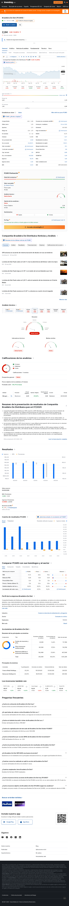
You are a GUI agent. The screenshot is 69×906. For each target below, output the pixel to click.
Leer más (4, 608)
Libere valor (62, 95)
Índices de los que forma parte (56, 52)
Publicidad (4, 849)
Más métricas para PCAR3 (59, 112)
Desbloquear (27, 589)
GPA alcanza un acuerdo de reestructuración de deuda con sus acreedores (27, 252)
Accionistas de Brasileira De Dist (15, 629)
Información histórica (32, 52)
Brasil (65, 623)
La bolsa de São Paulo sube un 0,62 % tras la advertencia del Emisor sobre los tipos (30, 262)
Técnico (44, 48)
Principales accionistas (19, 52)
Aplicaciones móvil (41, 849)
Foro (50, 48)
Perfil (10, 52)
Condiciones (5, 895)
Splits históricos (43, 52)
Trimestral (10, 521)
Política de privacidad (16, 895)
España (26, 6)
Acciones (4, 6)
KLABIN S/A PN (49, 686)
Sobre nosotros (5, 846)
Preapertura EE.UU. (36, 6)
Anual (3, 521)
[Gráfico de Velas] (4, 57)
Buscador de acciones (15, 6)
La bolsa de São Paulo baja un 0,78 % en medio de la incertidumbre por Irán (27, 271)
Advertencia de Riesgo (30, 895)
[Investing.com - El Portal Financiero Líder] (10, 2)
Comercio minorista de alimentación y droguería (52, 613)
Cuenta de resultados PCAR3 (14, 517)
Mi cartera (38, 853)
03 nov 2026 (64, 124)
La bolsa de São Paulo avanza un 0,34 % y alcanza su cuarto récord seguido (27, 291)
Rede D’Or (61, 686)
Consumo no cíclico (61, 616)
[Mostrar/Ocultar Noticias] (39, 57)
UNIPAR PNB (20, 686)
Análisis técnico (8, 305)
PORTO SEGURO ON (8, 686)
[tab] (9, 310)
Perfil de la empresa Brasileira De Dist (17, 596)
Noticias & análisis (22, 48)
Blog (37, 846)
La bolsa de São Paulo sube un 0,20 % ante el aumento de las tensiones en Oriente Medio (29, 281)
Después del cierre (49, 6)
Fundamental (35, 48)
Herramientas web (41, 856)
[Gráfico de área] (7, 57)
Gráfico (11, 48)
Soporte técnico (5, 853)
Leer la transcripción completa (58, 439)
